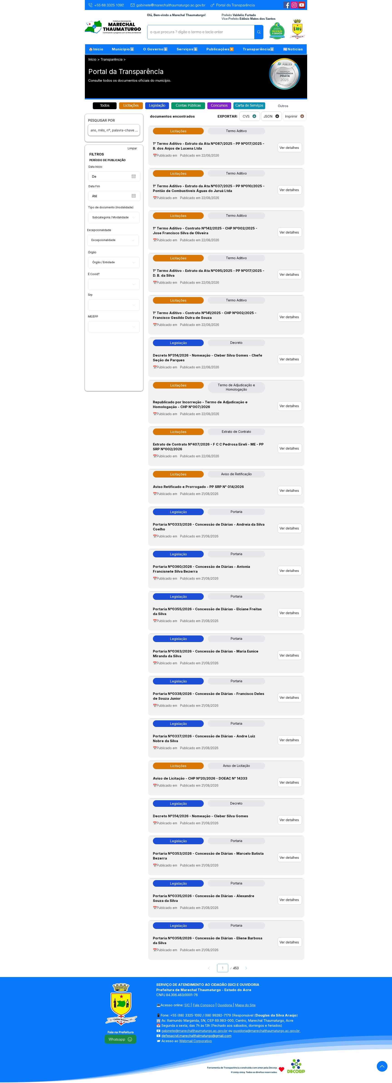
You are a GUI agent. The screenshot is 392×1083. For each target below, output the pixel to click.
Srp (90, 294)
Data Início (95, 166)
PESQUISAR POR (101, 120)
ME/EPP (93, 316)
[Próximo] (246, 968)
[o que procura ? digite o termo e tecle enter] (258, 32)
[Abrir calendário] (133, 176)
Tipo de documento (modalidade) (110, 207)
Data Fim (94, 186)
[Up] (382, 1066)
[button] (123, 49)
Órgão (92, 252)
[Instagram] (294, 5)
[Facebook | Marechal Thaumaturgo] (286, 5)
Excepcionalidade (99, 230)
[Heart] (281, 1069)
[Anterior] (209, 968)
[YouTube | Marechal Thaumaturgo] (301, 5)
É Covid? (94, 274)
